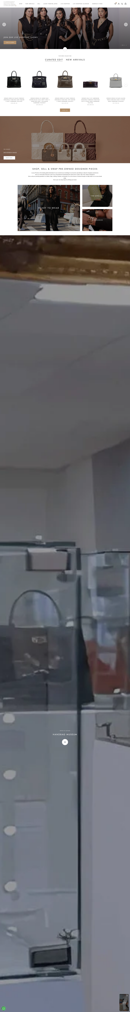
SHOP (20, 3)
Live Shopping (65, 3)
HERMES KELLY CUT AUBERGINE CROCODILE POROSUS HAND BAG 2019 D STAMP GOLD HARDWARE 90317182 (90, 101)
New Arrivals (30, 3)
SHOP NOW (9, 158)
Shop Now (9, 42)
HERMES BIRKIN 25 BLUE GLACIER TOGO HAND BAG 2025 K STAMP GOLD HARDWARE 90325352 (116, 100)
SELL (39, 3)
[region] (65, 24)
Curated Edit (54, 59)
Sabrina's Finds (97, 3)
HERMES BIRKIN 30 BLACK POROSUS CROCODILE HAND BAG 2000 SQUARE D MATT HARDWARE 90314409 (14, 100)
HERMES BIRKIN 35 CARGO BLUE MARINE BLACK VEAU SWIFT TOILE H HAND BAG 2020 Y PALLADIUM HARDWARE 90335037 (39, 101)
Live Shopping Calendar (81, 3)
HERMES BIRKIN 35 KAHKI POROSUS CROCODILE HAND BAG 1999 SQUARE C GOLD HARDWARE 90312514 (65, 100)
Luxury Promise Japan (50, 3)
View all (65, 110)
